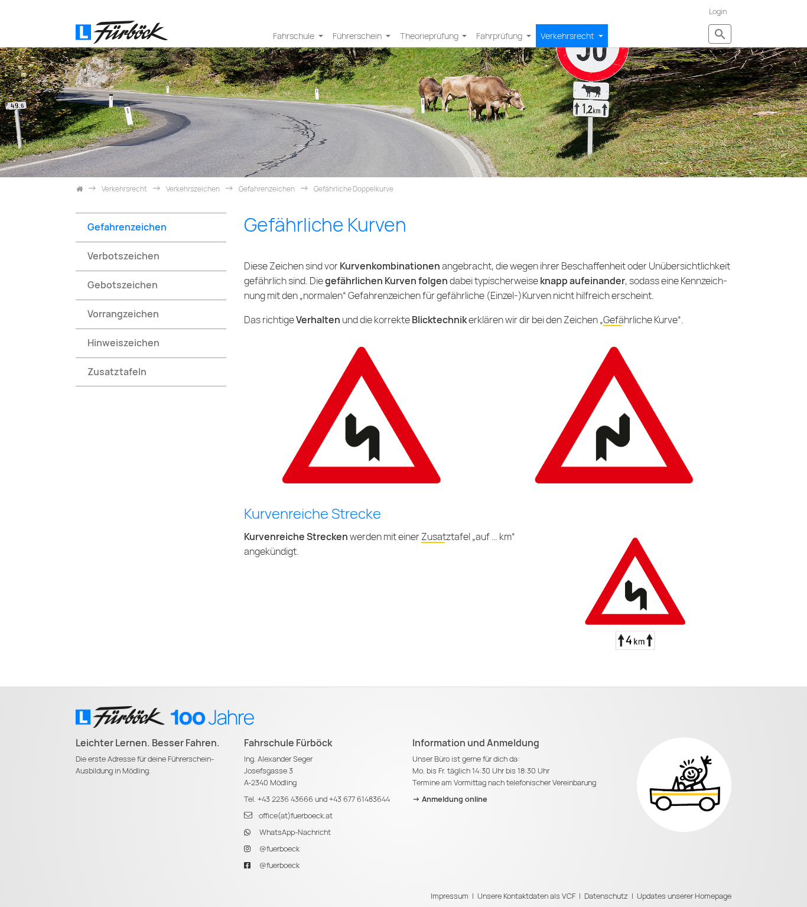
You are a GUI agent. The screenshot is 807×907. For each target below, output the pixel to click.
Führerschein (358, 35)
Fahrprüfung (500, 35)
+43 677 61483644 (359, 799)
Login (718, 11)
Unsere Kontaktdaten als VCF (526, 896)
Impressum (449, 896)
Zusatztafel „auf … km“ (468, 537)
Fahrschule (294, 35)
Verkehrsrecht (568, 35)
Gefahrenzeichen (127, 227)
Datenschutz (606, 896)
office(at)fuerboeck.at (296, 816)
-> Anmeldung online (449, 799)
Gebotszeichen (122, 285)
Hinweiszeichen (123, 343)
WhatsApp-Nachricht (295, 832)
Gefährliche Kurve (640, 320)
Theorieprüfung (430, 35)
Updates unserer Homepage (684, 896)
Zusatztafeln (117, 372)
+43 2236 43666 (285, 799)
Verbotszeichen (123, 256)
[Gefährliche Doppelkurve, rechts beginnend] (614, 414)
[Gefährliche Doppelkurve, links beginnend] (361, 414)
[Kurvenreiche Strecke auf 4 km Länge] (635, 593)
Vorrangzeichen (123, 314)
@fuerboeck (279, 849)
